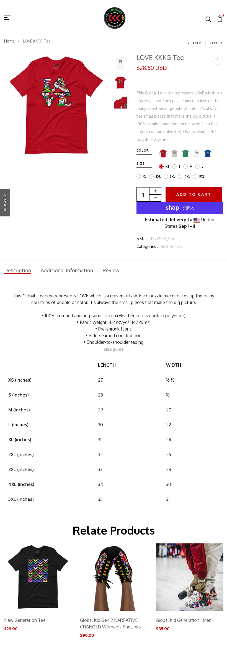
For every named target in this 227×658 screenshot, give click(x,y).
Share (5, 205)
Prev (197, 43)
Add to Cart (193, 194)
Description (17, 270)
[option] (56, 106)
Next (214, 43)
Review (111, 270)
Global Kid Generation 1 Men (183, 620)
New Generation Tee (25, 620)
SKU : (142, 238)
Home (9, 41)
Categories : (147, 246)
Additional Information (67, 270)
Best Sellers (171, 246)
